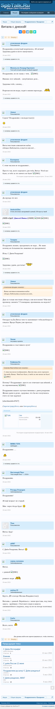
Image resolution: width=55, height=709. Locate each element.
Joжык (13, 112)
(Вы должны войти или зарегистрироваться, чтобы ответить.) (34, 636)
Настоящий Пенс (17, 472)
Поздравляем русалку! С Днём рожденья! (21, 671)
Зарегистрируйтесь (11, 406)
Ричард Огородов (17, 490)
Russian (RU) (5, 703)
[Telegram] (27, 31)
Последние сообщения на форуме (32, 12)
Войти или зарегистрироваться (41, 2)
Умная (12, 339)
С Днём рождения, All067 (14, 678)
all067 (12, 544)
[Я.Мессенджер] (34, 31)
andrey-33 (14, 590)
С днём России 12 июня (13, 663)
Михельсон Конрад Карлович (22, 68)
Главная (6, 12)
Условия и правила (48, 706)
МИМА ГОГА (15, 444)
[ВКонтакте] (20, 31)
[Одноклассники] (23, 31)
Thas (12, 523)
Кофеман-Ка (15, 362)
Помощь (51, 703)
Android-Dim (15, 210)
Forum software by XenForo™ (10, 706)
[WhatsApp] (31, 31)
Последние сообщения (9, 16)
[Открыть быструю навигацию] (52, 22)
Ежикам (6, 656)
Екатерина (14, 160)
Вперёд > (14, 37)
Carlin (12, 618)
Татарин (13, 240)
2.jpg (20, 415)
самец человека (17, 561)
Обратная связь (41, 703)
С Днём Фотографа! (11, 649)
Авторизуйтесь (29, 406)
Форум (15, 13)
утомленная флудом (18, 43)
